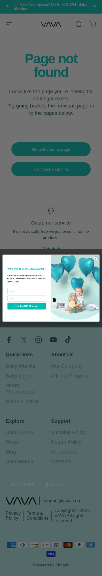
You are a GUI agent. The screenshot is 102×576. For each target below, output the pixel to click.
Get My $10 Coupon (26, 306)
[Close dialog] (95, 258)
